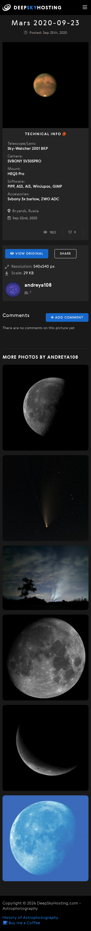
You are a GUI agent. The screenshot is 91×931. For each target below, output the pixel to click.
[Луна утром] (45, 838)
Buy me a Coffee (24, 923)
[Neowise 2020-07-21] (45, 498)
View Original (28, 253)
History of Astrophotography (30, 918)
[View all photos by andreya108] (13, 289)
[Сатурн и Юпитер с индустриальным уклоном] (45, 578)
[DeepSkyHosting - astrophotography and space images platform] (33, 7)
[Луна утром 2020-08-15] (45, 748)
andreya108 (38, 285)
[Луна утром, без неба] (45, 408)
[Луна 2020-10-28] (45, 657)
